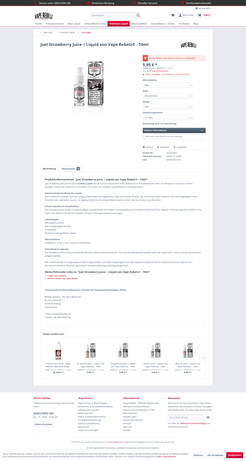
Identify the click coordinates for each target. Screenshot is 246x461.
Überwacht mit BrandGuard (136, 406)
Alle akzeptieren (215, 455)
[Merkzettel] (173, 15)
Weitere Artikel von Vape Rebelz (62, 278)
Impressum (83, 427)
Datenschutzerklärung (89, 423)
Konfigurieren (234, 455)
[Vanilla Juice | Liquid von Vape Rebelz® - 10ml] (155, 351)
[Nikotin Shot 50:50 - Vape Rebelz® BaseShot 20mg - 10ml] (58, 351)
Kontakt (126, 430)
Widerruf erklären (43, 424)
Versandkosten (116, 442)
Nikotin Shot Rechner (133, 420)
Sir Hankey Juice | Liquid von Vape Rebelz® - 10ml (90, 365)
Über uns (127, 427)
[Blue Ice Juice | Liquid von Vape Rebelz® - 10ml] (188, 351)
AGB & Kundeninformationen (92, 416)
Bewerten (165, 147)
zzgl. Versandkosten (160, 71)
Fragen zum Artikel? (56, 275)
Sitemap (127, 423)
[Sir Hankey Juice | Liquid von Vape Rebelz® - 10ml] (91, 351)
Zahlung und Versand (88, 410)
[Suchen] (138, 15)
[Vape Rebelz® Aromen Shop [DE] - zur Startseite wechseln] (45, 16)
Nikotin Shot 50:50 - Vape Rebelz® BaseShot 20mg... (58, 365)
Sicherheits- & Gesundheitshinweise (95, 406)
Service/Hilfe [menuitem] (204, 8)
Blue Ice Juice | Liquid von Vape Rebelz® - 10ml (187, 365)
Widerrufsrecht (85, 413)
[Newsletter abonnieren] (208, 417)
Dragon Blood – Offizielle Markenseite (141, 403)
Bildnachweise (130, 413)
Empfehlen (181, 147)
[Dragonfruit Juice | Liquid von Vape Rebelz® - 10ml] (123, 351)
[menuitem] (116, 15)
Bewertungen (70, 168)
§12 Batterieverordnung (89, 420)
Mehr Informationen (166, 456)
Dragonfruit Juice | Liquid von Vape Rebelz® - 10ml (123, 365)
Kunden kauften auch (53, 334)
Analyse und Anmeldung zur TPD (139, 410)
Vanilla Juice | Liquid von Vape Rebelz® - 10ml (155, 365)
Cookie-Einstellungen (88, 430)
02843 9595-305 (43, 413)
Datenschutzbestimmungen (193, 423)
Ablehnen (198, 455)
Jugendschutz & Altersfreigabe (92, 403)
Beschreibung (49, 168)
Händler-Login (130, 416)
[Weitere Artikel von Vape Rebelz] (189, 47)
